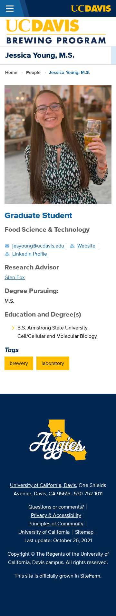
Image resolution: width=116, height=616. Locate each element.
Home (11, 72)
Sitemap (84, 532)
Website (86, 245)
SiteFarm (90, 576)
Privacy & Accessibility (56, 515)
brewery (19, 363)
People (33, 72)
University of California (44, 532)
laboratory (53, 363)
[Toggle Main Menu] (9, 8)
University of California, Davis (43, 485)
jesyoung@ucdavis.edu (38, 245)
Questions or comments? (56, 506)
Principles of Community (55, 523)
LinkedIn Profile (29, 254)
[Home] (55, 31)
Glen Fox (15, 277)
